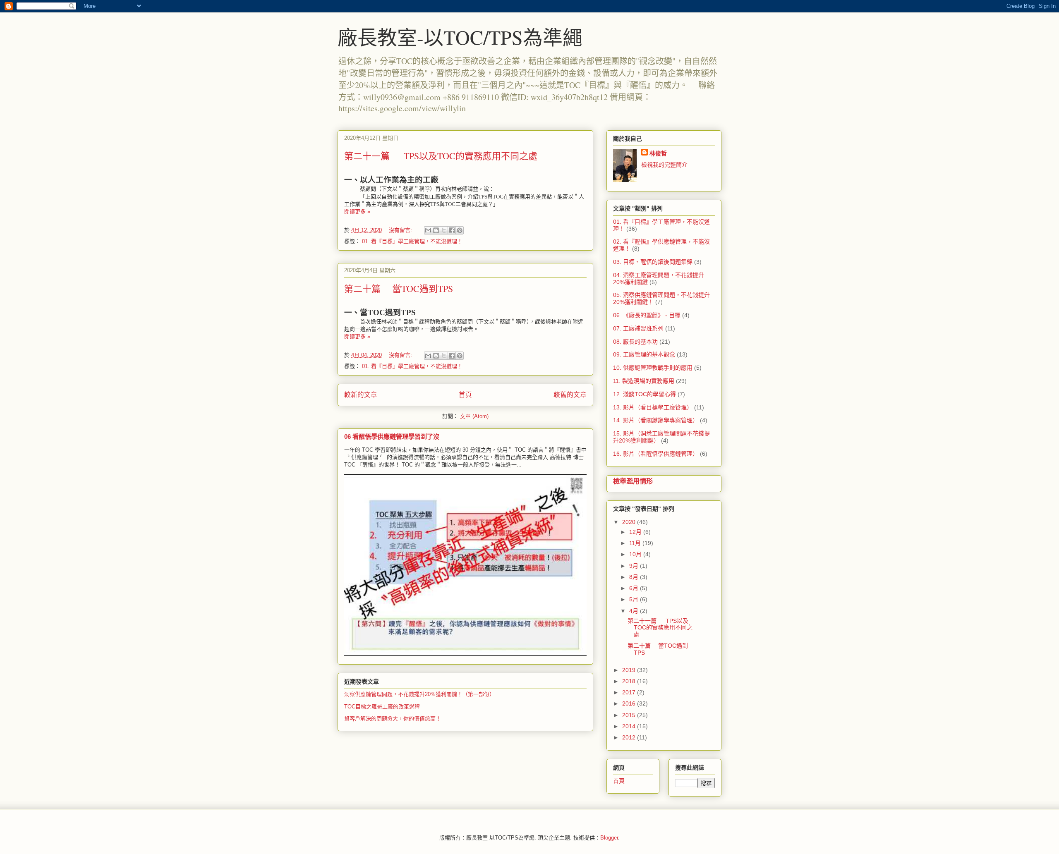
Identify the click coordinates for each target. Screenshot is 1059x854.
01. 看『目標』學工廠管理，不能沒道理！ (412, 241)
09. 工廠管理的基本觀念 (644, 354)
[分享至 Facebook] (452, 230)
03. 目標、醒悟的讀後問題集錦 (652, 261)
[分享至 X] (444, 230)
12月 (636, 532)
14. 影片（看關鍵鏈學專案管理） (655, 420)
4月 (634, 611)
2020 (629, 522)
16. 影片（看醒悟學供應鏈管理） (655, 453)
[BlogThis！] (436, 230)
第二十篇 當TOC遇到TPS (398, 288)
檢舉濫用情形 (633, 481)
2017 (629, 692)
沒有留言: (401, 230)
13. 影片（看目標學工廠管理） (652, 407)
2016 (629, 703)
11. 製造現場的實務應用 (643, 381)
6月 (634, 588)
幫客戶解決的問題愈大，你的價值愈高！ (392, 718)
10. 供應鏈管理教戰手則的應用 (652, 367)
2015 (629, 715)
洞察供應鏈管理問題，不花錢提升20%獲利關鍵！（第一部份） (419, 694)
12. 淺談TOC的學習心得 (644, 394)
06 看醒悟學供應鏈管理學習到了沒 (391, 436)
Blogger (609, 838)
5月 (634, 599)
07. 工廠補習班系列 (638, 328)
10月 (636, 554)
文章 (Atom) (474, 416)
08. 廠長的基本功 (635, 341)
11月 (635, 543)
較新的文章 (360, 394)
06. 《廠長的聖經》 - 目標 (646, 315)
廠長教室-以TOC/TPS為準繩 (460, 37)
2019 (629, 670)
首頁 (465, 394)
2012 (629, 737)
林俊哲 (658, 153)
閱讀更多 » (357, 211)
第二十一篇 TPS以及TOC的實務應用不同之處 (440, 156)
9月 (634, 565)
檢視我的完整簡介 (664, 164)
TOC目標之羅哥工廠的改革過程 (382, 706)
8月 (634, 577)
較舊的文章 (570, 394)
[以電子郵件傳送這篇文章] (428, 230)
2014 (629, 726)
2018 (629, 681)
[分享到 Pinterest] (459, 230)
